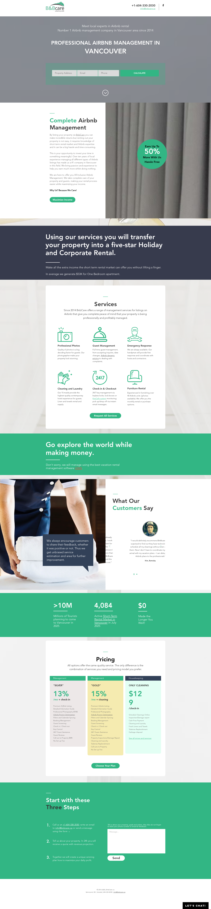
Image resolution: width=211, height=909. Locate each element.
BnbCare (80, 135)
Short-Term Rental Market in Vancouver (105, 619)
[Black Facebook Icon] (163, 5)
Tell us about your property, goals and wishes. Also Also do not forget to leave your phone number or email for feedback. (134, 825)
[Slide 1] (134, 574)
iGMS (78, 468)
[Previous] (109, 546)
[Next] (160, 546)
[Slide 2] (136, 574)
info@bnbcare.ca (63, 828)
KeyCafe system (99, 398)
